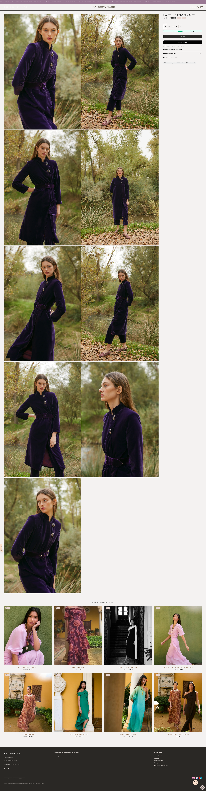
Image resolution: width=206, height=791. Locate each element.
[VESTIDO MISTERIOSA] (78, 635)
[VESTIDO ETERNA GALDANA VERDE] (78, 702)
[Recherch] (198, 7)
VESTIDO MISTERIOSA (78, 667)
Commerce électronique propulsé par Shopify (33, 783)
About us (24, 7)
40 (176, 26)
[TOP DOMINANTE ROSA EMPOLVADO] (28, 635)
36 (169, 26)
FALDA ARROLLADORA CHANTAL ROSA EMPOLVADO (178, 667)
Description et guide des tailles (172, 49)
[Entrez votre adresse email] (150, 757)
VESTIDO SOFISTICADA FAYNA (128, 734)
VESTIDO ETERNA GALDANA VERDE (78, 734)
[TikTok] (9, 768)
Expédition (157, 758)
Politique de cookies (159, 763)
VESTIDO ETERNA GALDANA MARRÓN (178, 734)
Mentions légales (158, 760)
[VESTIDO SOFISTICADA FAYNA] (128, 702)
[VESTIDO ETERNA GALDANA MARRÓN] (178, 702)
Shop (17, 7)
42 (180, 26)
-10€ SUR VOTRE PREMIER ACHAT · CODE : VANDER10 (20, 1)
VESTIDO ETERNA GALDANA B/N (128, 667)
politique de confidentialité (161, 765)
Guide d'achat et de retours (161, 756)
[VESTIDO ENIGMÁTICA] (28, 702)
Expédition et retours (169, 53)
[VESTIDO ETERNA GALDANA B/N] (128, 635)
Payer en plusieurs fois (170, 57)
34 (165, 26)
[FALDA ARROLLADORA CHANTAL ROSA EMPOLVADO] (178, 635)
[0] (201, 7)
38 (172, 26)
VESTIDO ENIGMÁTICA (28, 734)
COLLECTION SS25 (9, 7)
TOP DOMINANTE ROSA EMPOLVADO (28, 667)
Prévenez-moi (182, 42)
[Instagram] (6, 769)
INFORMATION (158, 752)
